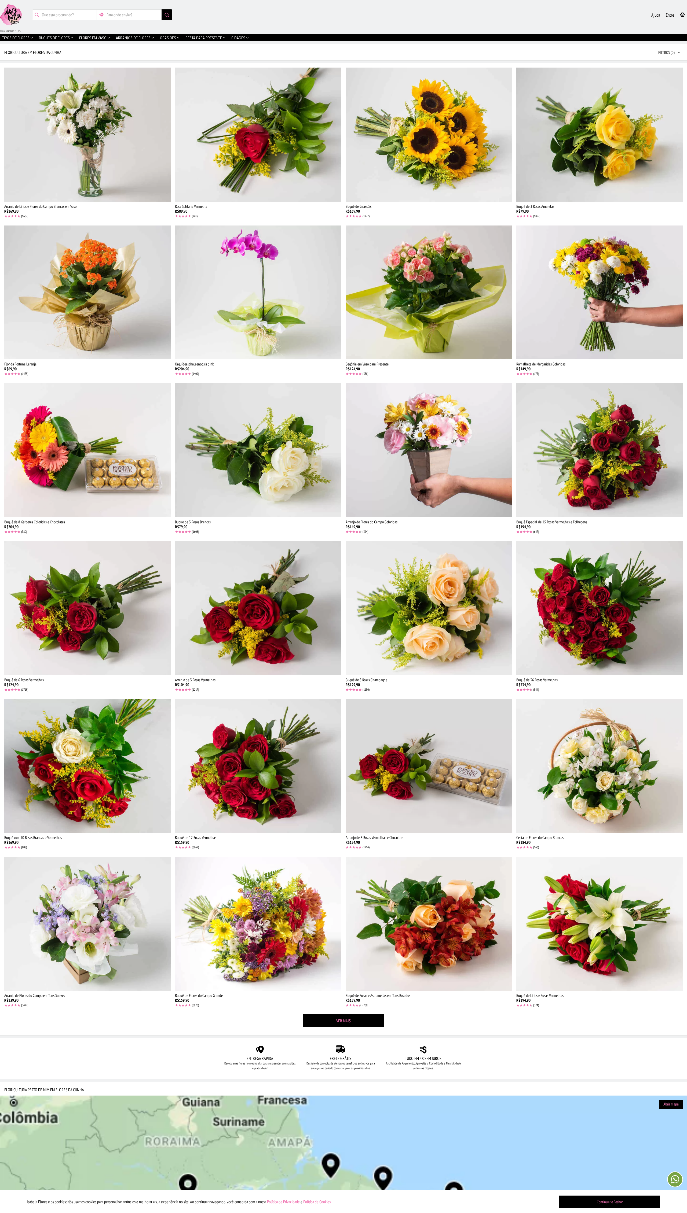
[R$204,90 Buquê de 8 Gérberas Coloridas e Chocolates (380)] (87, 450)
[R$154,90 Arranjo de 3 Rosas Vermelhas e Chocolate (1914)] (429, 766)
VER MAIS (343, 1020)
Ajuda (655, 15)
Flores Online (7, 31)
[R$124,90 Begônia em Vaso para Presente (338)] (429, 292)
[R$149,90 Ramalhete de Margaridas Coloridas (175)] (599, 292)
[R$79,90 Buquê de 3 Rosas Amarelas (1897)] (599, 135)
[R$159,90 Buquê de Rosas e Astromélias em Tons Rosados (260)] (429, 924)
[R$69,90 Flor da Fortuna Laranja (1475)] (87, 292)
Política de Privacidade (283, 1201)
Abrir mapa (671, 1104)
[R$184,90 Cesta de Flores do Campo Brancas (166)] (599, 766)
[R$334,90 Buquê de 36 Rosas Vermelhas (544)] (599, 608)
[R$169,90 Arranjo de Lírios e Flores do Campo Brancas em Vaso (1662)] (87, 135)
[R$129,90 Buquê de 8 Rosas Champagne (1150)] (429, 608)
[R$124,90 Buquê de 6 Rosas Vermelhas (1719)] (87, 608)
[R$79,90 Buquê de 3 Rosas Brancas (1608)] (258, 450)
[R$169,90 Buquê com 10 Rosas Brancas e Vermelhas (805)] (87, 766)
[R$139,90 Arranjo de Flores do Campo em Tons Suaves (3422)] (87, 924)
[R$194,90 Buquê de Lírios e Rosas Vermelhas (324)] (599, 924)
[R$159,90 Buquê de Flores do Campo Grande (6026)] (258, 924)
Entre (670, 15)
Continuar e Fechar (610, 1201)
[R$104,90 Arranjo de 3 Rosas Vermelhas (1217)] (258, 608)
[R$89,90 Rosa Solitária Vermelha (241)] (258, 135)
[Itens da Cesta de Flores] (682, 15)
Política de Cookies (317, 1201)
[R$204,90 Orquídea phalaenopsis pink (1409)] (258, 292)
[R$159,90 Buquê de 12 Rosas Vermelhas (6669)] (258, 766)
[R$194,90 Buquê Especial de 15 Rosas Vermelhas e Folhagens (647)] (599, 450)
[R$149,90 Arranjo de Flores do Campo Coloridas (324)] (429, 450)
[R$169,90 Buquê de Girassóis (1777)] (429, 135)
